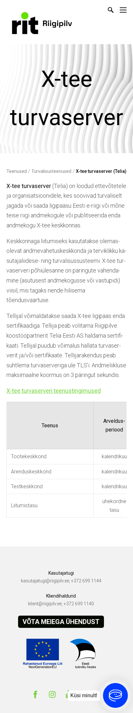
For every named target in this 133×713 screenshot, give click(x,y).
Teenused (16, 171)
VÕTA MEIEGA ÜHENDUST (61, 622)
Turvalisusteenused (51, 171)
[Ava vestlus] (115, 695)
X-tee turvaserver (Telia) (101, 171)
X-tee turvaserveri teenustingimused (53, 390)
